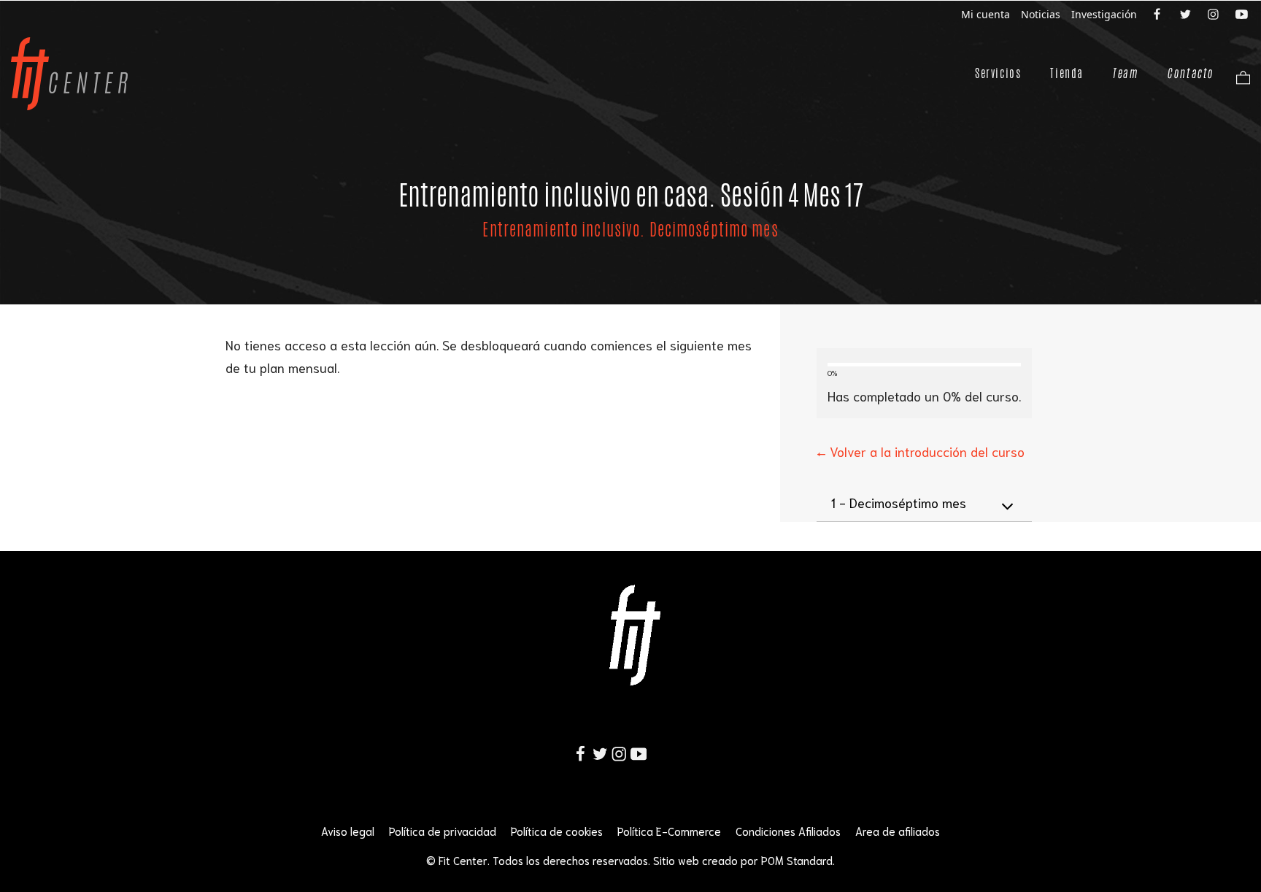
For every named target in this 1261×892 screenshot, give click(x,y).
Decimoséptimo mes (898, 502)
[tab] (924, 503)
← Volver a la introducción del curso (921, 451)
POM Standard (797, 860)
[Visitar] (1158, 13)
